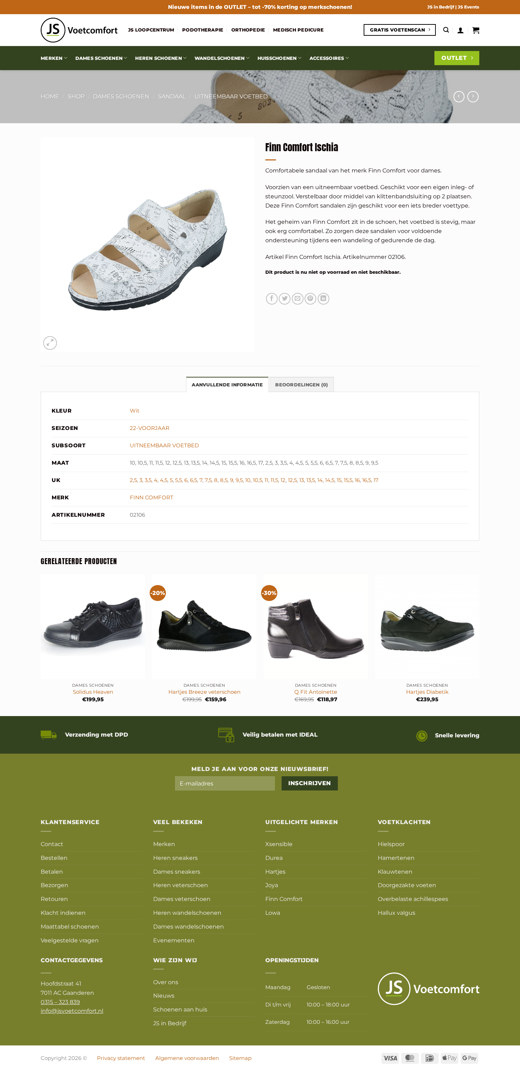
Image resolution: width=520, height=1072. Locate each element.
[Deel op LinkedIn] (323, 299)
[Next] (479, 644)
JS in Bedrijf (441, 7)
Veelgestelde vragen (70, 940)
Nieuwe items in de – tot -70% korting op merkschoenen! (260, 7)
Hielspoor (391, 843)
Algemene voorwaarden (187, 1058)
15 (339, 480)
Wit (134, 411)
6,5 (193, 480)
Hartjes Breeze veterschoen (204, 692)
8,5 (223, 480)
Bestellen (54, 857)
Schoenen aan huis (180, 1009)
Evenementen (174, 940)
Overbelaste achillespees (413, 898)
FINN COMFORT (151, 497)
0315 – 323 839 (60, 1001)
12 (283, 480)
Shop (76, 96)
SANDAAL (172, 96)
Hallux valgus (396, 912)
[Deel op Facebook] (272, 299)
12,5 (292, 480)
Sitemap (240, 1058)
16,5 (366, 480)
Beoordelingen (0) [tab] (301, 384)
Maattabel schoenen (70, 926)
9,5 (239, 480)
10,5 (257, 480)
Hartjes (275, 871)
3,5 (148, 480)
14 (320, 480)
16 (357, 480)
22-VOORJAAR (149, 428)
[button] (446, 30)
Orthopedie (248, 30)
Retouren (54, 898)
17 (376, 480)
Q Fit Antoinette (315, 692)
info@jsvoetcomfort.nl (72, 1010)
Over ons (165, 982)
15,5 (348, 480)
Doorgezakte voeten (407, 885)
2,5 (133, 480)
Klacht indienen (63, 912)
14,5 (329, 480)
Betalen (52, 871)
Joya (271, 885)
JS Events (468, 7)
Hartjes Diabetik (427, 692)
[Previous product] (472, 96)
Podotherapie (202, 30)
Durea (274, 857)
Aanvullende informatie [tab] (227, 384)
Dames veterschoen (181, 898)
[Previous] (41, 644)
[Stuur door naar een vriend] (298, 299)
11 (266, 480)
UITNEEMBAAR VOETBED (231, 96)
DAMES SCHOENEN (121, 96)
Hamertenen (396, 857)
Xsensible (279, 843)
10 (247, 480)
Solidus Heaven (93, 692)
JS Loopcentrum (151, 30)
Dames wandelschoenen (188, 926)
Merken (52, 58)
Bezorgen (54, 885)
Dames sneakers (176, 871)
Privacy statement (121, 1058)
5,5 (178, 480)
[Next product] (458, 96)
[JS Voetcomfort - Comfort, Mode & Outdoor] (79, 30)
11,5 (274, 480)
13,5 (310, 480)
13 (301, 480)
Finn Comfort (284, 898)
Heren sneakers (175, 857)
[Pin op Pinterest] (310, 299)
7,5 (208, 480)
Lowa (272, 912)
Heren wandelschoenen (187, 912)
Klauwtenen (395, 871)
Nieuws (163, 995)
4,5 (163, 480)
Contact (52, 843)
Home (50, 96)
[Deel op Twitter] (284, 299)
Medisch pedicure (298, 30)
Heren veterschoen (180, 885)
